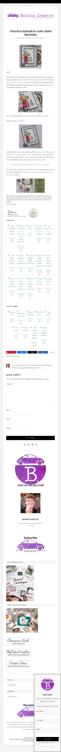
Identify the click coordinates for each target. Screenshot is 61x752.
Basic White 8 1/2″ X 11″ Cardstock (48, 239)
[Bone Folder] (16, 328)
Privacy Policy (33, 738)
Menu (30, 2)
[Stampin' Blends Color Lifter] (39, 279)
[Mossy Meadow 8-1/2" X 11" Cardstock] (39, 226)
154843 (21, 295)
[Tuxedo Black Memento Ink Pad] (12, 256)
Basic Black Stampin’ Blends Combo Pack (21, 294)
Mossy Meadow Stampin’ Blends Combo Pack (48, 271)
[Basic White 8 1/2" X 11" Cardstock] (48, 226)
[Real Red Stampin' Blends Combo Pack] (30, 256)
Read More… (39, 368)
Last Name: (39, 720)
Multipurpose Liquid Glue (21, 321)
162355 (21, 250)
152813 (12, 320)
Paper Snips (48, 318)
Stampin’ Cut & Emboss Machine (44, 340)
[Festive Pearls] (30, 226)
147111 (21, 269)
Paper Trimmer (25, 334)
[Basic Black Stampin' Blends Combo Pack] (21, 279)
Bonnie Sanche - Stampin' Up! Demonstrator (30, 15)
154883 (39, 273)
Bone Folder (16, 334)
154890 (48, 273)
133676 (39, 240)
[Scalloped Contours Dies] (48, 279)
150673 (35, 344)
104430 (30, 320)
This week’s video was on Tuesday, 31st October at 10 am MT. (30, 165)
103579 (48, 320)
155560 (48, 290)
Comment (9, 384)
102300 (16, 335)
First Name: (40, 711)
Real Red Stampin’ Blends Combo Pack (30, 268)
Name (8, 410)
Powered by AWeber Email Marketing (47, 746)
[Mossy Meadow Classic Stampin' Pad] (21, 256)
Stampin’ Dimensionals (30, 318)
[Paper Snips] (48, 312)
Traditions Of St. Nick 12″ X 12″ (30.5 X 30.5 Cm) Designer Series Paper (21, 247)
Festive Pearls (30, 232)
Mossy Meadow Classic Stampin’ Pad (21, 268)
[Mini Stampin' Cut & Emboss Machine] (35, 328)
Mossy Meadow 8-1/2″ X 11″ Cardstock (39, 239)
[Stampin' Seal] (12, 312)
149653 (44, 341)
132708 (12, 269)
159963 (30, 234)
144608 (39, 290)
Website (8, 428)
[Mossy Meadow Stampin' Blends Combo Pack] (48, 256)
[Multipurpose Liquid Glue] (21, 312)
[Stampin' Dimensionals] (30, 312)
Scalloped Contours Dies (48, 289)
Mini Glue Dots (39, 318)
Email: (38, 729)
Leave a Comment (39, 38)
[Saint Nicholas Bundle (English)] (12, 226)
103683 (39, 320)
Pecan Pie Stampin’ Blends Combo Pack (12, 291)
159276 (48, 240)
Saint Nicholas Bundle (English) (12, 239)
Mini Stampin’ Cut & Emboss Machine (34, 343)
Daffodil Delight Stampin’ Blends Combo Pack (39, 271)
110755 (21, 322)
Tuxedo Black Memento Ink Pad (12, 268)
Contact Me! (30, 525)
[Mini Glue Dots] (39, 312)
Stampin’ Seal (12, 318)
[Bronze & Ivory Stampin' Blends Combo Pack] (30, 279)
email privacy (53, 742)
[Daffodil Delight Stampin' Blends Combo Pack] (39, 256)
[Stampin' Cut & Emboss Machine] (44, 328)
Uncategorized (16, 356)
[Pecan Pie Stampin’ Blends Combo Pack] (12, 279)
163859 (12, 240)
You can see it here (12, 82)
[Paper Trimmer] (26, 328)
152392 (26, 335)
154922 (30, 296)
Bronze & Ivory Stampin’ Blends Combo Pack (30, 294)
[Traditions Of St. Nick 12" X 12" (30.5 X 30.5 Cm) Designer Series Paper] (21, 226)
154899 (30, 269)
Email (8, 419)
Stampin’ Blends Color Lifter (39, 289)
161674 (12, 293)
